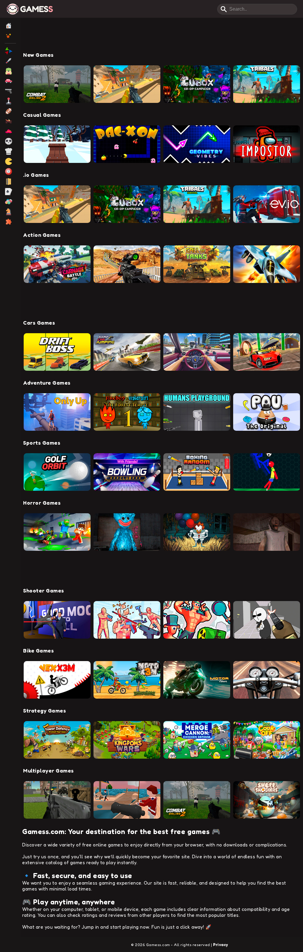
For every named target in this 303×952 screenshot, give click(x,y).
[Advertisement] (162, 37)
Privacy (220, 944)
